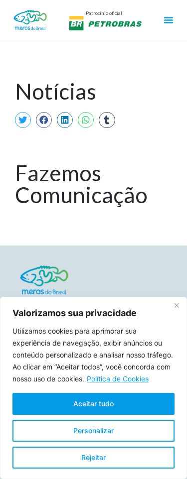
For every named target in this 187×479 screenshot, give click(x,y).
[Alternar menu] (169, 20)
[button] (23, 120)
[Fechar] (177, 305)
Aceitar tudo (93, 403)
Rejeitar (93, 457)
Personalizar (93, 430)
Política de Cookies (118, 378)
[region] (93, 388)
